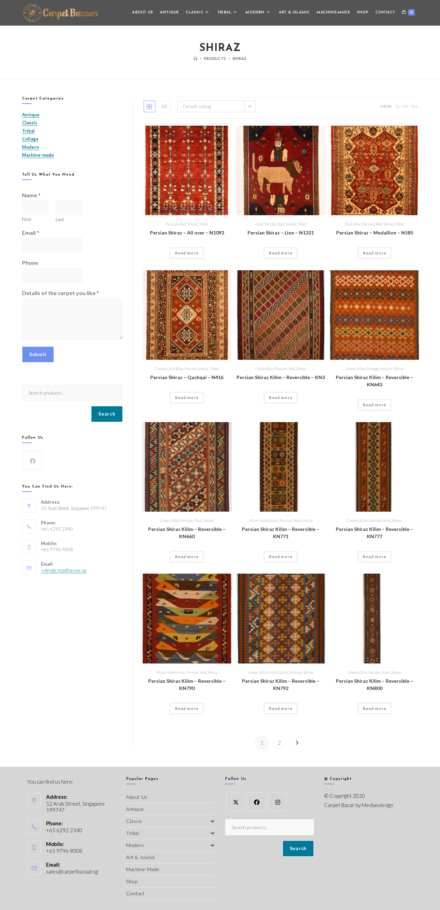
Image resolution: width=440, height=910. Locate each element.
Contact (135, 893)
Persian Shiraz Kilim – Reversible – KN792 (280, 684)
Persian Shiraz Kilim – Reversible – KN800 (374, 684)
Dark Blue (353, 224)
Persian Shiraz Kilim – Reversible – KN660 (187, 532)
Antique (135, 809)
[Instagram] (277, 801)
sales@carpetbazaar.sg (63, 570)
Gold (259, 224)
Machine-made (38, 155)
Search (106, 414)
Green (350, 368)
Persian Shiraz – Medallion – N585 (374, 233)
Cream (160, 368)
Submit (38, 354)
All (414, 106)
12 (397, 106)
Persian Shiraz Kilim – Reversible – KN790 (187, 684)
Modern (135, 845)
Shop (131, 881)
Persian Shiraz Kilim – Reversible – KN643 (374, 380)
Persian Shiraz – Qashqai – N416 (186, 377)
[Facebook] (32, 460)
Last (60, 219)
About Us (136, 797)
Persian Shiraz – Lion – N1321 (281, 233)
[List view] (164, 106)
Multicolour (268, 520)
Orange (372, 368)
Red (182, 224)
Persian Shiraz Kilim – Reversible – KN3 (280, 377)
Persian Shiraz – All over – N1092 (187, 233)
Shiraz (239, 58)
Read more (187, 252)
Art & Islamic (141, 857)
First (26, 219)
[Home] (196, 58)
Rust (198, 520)
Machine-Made (142, 869)
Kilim (269, 368)
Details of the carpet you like (60, 293)
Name (31, 195)
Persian (172, 224)
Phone (30, 262)
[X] (235, 801)
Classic (134, 821)
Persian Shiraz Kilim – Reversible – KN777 (374, 532)
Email (30, 232)
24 (405, 106)
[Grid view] (149, 106)
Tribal (203, 224)
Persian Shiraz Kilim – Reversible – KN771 (280, 532)
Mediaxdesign (377, 805)
